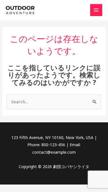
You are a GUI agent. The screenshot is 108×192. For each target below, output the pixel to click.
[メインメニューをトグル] (96, 10)
